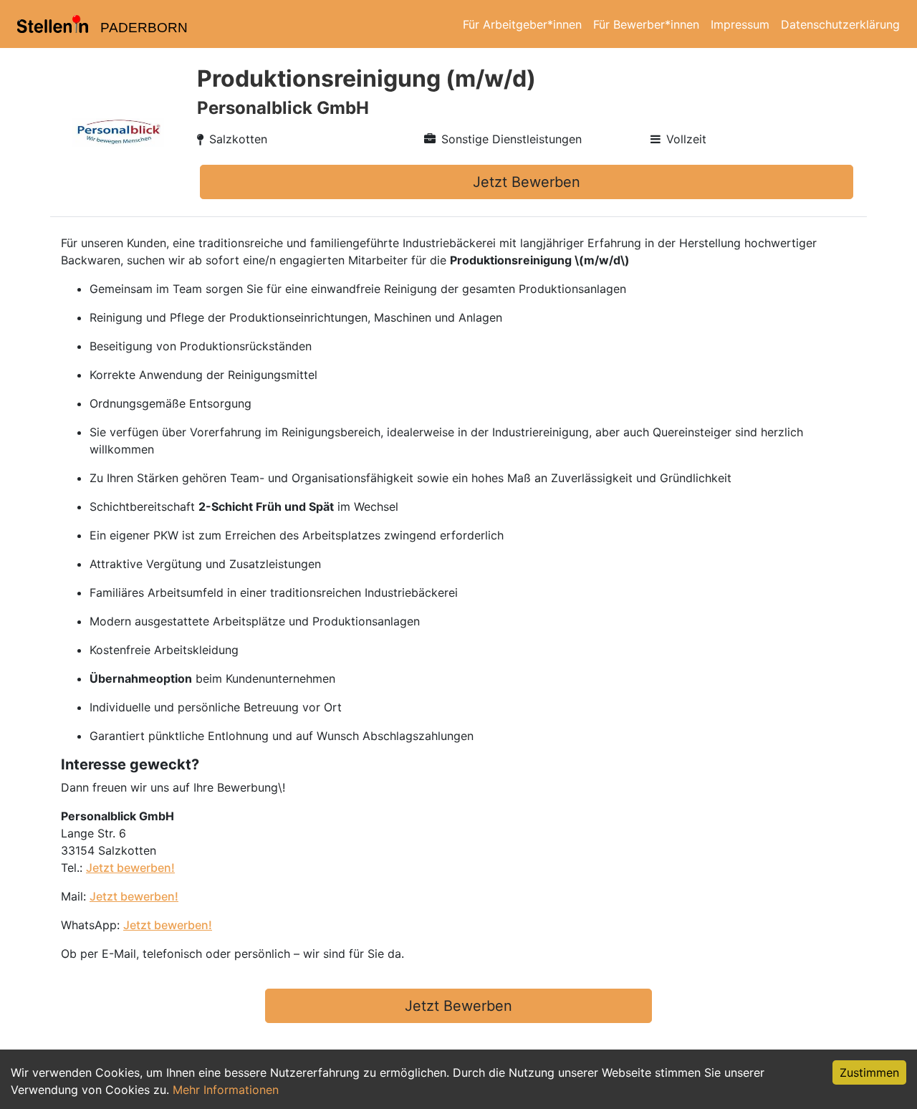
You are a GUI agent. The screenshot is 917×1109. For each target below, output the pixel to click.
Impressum (740, 24)
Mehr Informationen (226, 1089)
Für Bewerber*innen (646, 24)
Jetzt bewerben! (130, 867)
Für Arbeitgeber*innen (522, 24)
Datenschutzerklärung (840, 24)
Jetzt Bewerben (526, 182)
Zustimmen (869, 1072)
